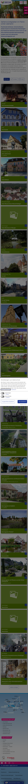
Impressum (13, 389)
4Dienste (7, 397)
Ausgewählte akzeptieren (8, 401)
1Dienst (7, 394)
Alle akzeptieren (22, 401)
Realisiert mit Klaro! (23, 404)
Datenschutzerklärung (5, 389)
